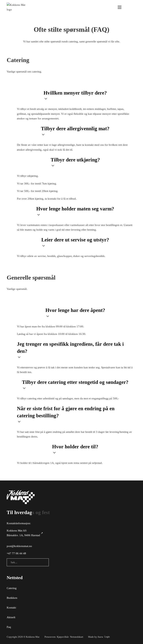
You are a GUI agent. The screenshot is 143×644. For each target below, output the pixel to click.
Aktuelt (11, 617)
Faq (9, 626)
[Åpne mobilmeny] (119, 7)
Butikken (12, 597)
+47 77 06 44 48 (16, 553)
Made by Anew (95, 637)
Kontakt (11, 607)
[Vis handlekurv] (134, 7)
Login (107, 637)
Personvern (50, 637)
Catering (12, 588)
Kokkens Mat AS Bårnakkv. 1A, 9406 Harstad (23, 533)
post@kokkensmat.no (19, 546)
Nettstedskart (76, 637)
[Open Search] (127, 7)
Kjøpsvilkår (63, 637)
